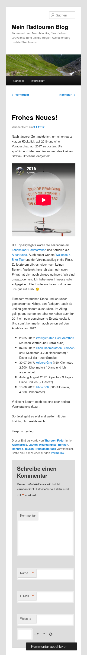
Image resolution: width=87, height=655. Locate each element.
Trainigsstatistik (45, 449)
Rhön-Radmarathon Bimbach (55, 348)
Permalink (57, 453)
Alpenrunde (19, 254)
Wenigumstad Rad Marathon (55, 338)
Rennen (63, 444)
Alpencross (19, 444)
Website (25, 618)
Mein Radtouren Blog (40, 27)
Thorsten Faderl (55, 440)
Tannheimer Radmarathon (29, 250)
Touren (29, 449)
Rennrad (17, 449)
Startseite (19, 81)
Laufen (33, 444)
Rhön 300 (42, 387)
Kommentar (28, 515)
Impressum (38, 81)
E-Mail (27, 596)
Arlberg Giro (44, 362)
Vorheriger (20, 94)
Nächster (67, 94)
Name (27, 573)
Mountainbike (48, 444)
